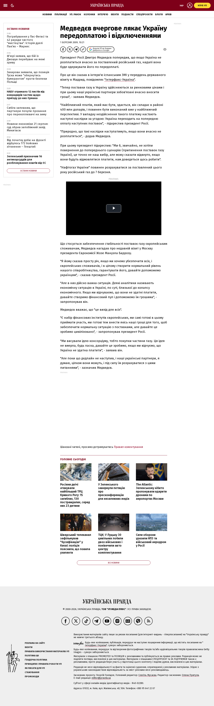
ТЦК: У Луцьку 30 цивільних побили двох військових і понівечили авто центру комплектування (110, 543)
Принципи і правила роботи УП (43, 664)
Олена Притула (190, 675)
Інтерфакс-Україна (95, 645)
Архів (168, 14)
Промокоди (32, 676)
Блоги (159, 14)
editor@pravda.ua (101, 678)
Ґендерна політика (36, 659)
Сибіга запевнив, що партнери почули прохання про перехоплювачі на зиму (26, 111)
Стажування (32, 672)
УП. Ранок (75, 14)
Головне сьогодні (73, 459)
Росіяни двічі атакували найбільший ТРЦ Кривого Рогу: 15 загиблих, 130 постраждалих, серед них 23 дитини (75, 495)
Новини (47, 14)
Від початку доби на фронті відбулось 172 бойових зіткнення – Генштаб (26, 143)
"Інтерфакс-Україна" (119, 79)
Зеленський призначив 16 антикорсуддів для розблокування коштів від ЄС (26, 160)
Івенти (115, 14)
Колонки (89, 14)
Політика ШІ (32, 655)
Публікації (61, 14)
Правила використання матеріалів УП (47, 651)
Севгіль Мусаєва (147, 675)
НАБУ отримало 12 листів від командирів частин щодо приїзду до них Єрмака (25, 95)
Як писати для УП (35, 668)
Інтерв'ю (103, 14)
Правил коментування (128, 447)
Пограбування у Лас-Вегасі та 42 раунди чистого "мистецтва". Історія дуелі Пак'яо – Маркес (27, 41)
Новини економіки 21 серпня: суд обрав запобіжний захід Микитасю (27, 127)
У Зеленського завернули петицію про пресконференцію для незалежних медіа (113, 492)
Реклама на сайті (35, 643)
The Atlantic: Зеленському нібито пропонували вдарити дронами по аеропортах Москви (151, 492)
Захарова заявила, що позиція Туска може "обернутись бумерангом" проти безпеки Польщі (28, 77)
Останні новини (18, 28)
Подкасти (127, 14)
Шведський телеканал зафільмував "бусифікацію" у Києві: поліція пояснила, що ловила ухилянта (75, 543)
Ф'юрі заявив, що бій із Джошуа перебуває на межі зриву (26, 59)
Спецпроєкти (144, 14)
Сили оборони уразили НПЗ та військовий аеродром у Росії (151, 540)
